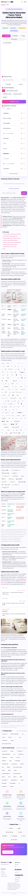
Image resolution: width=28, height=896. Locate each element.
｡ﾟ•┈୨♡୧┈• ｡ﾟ (5, 424)
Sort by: (3, 107)
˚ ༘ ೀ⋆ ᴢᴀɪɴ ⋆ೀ (15, 484)
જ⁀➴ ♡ (10, 369)
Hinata (4, 776)
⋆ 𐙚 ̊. (21, 418)
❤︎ (16, 375)
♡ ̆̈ (9, 418)
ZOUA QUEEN (13, 783)
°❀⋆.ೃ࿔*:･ (15, 381)
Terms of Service (4, 876)
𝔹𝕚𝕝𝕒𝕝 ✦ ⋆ (4, 479)
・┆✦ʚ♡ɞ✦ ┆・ (6, 386)
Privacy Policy (3, 874)
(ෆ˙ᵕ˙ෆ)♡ (7, 401)
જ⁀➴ (3, 363)
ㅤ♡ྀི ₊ (6, 392)
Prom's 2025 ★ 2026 (7, 743)
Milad (9, 770)
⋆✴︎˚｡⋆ (3, 375)
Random (9, 84)
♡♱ (21, 430)
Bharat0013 (21, 754)
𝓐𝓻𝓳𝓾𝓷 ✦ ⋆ (4, 482)
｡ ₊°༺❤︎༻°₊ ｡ (20, 412)
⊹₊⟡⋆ (3, 378)
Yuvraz (4, 737)
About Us (2, 871)
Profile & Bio (17, 879)
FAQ (4, 248)
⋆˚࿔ (7, 372)
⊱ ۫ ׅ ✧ (22, 363)
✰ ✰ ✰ (18, 415)
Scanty (12, 751)
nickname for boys (7, 93)
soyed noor (5, 786)
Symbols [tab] (15, 35)
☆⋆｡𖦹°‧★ (4, 407)
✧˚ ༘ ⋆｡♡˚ (13, 401)
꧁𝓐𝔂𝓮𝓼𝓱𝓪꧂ (5, 470)
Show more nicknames (14, 188)
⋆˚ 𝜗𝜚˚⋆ (17, 395)
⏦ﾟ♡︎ (12, 384)
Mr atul (10, 737)
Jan (23, 734)
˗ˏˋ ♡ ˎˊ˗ (20, 375)
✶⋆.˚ (19, 401)
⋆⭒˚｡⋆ (16, 418)
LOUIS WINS (18, 760)
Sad (20, 737)
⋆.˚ (25, 375)
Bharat (15, 776)
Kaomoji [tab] (14, 39)
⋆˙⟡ (2, 369)
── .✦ (3, 366)
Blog (8, 4)
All (3, 90)
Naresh (12, 786)
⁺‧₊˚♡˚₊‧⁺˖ (8, 430)
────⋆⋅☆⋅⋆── (6, 412)
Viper (10, 760)
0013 (9, 776)
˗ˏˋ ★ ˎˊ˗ (21, 386)
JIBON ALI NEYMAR (14, 734)
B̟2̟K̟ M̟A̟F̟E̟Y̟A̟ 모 (5, 780)
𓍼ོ (23, 407)
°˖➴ (12, 366)
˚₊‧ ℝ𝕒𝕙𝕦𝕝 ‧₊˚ (14, 473)
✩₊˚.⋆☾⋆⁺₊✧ (5, 398)
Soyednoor (5, 757)
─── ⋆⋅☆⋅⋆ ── (18, 369)
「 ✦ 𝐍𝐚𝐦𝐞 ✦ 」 (22, 372)
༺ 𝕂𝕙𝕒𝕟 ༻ (5, 487)
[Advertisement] (14, 60)
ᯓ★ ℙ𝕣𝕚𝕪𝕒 (15, 476)
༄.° (2, 389)
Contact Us (3, 872)
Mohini (12, 740)
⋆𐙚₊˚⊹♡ (22, 389)
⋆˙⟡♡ (10, 407)
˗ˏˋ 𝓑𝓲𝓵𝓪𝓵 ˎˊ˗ (22, 476)
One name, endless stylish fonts (11, 236)
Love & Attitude (17, 877)
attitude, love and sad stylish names (9, 711)
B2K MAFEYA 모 (14, 780)
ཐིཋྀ (16, 424)
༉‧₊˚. (16, 386)
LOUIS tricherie (5, 764)
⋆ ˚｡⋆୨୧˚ (4, 404)
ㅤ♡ (22, 401)
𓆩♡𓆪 (24, 398)
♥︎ (21, 404)
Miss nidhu (4, 783)
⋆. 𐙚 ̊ (13, 410)
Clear (21, 84)
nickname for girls (17, 93)
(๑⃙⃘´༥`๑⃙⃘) (12, 424)
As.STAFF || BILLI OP (6, 773)
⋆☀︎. (13, 412)
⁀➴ (18, 363)
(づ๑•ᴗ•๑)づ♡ (15, 427)
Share (24, 193)
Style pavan (15, 764)
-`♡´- (12, 375)
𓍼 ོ (25, 430)
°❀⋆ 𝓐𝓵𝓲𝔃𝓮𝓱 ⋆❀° (6, 484)
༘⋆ (8, 384)
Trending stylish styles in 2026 (10, 244)
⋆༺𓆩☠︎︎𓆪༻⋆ (13, 398)
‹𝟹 (25, 386)
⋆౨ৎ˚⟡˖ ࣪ (24, 415)
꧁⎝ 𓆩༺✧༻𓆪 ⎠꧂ (15, 433)
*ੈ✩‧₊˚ (18, 407)
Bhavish (22, 764)
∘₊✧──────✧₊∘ (10, 415)
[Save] (24, 113)
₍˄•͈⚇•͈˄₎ (6, 433)
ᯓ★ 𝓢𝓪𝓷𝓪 (11, 479)
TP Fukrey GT (5, 740)
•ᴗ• (2, 410)
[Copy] (21, 113)
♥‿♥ (3, 421)
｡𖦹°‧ (15, 372)
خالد (20, 783)
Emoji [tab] (23, 35)
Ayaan (15, 770)
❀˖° (6, 410)
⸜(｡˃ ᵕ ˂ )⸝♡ (12, 392)
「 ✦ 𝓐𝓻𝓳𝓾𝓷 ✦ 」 (12, 482)
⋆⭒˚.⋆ (17, 384)
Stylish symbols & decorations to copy (12, 238)
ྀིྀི (18, 404)
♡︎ (12, 418)
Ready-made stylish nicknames (10, 240)
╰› (12, 363)
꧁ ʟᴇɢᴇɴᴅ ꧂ (22, 482)
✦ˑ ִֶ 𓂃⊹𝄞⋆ (15, 430)
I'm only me (5, 734)
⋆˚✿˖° (6, 381)
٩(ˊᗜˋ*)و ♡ (17, 421)
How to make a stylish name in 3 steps (12, 234)
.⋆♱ (23, 433)
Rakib (21, 776)
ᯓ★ (8, 366)
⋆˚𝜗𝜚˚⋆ (8, 378)
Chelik (3, 770)
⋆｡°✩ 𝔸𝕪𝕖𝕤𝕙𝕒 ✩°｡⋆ (16, 470)
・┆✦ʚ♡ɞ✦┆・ (6, 427)
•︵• (17, 410)
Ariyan (22, 780)
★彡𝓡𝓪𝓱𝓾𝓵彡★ (5, 473)
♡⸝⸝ (9, 395)
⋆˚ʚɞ (20, 398)
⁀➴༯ (11, 372)
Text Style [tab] (6, 35)
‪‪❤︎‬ (13, 395)
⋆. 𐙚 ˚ (3, 372)
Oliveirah (4, 760)
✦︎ (24, 418)
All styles (5, 97)
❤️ (22, 378)
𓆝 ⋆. (3, 430)
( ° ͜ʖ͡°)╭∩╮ (4, 418)
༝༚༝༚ (20, 381)
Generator (3, 4)
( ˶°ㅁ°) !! (10, 404)
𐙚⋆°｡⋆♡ (19, 392)
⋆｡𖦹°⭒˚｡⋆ (4, 395)
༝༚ (2, 401)
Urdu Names (17, 881)
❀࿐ (8, 421)
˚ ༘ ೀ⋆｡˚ (16, 389)
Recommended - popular (12, 90)
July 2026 (16, 872)
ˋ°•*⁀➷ (8, 363)
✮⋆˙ (8, 375)
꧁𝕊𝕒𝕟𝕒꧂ (19, 479)
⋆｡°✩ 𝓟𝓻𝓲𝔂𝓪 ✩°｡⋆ (6, 476)
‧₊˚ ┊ (22, 366)
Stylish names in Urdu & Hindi (10, 246)
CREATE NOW (8, 852)
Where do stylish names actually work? (12, 242)
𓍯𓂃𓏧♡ (4, 384)
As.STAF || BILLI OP (17, 773)
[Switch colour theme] (22, 2)
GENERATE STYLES (14, 101)
